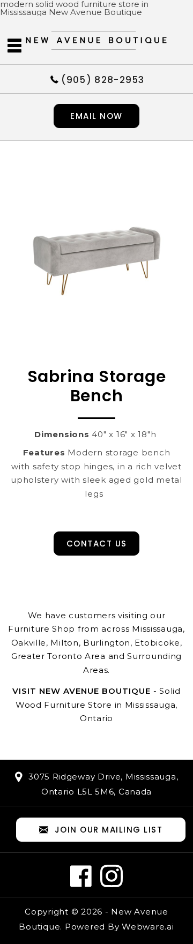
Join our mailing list (109, 829)
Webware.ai (148, 926)
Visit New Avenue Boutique (81, 691)
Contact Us (96, 543)
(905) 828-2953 (103, 79)
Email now (96, 116)
